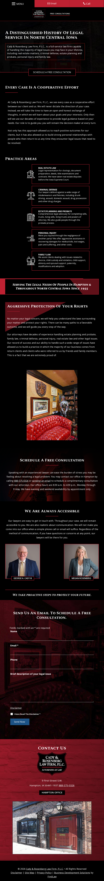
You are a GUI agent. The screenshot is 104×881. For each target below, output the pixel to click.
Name (13, 631)
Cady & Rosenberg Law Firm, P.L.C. (44, 868)
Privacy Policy (44, 872)
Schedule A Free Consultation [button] (52, 72)
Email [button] (53, 3)
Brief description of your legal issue (30, 673)
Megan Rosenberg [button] (81, 578)
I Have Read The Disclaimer (27, 714)
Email (14, 645)
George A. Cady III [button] (23, 578)
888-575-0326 (21, 480)
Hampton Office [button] (52, 792)
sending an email (41, 480)
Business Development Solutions (72, 872)
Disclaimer (16, 707)
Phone (14, 659)
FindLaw (52, 876)
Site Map (29, 872)
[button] (17, 4)
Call (88, 3)
